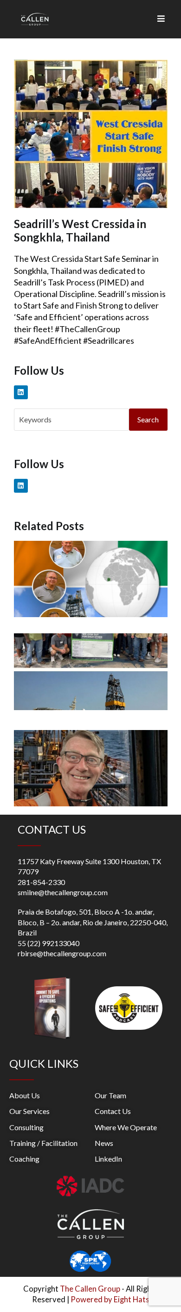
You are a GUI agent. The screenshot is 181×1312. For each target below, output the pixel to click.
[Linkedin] (21, 392)
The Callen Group (90, 1288)
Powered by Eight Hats (110, 1299)
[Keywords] (71, 418)
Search (148, 419)
